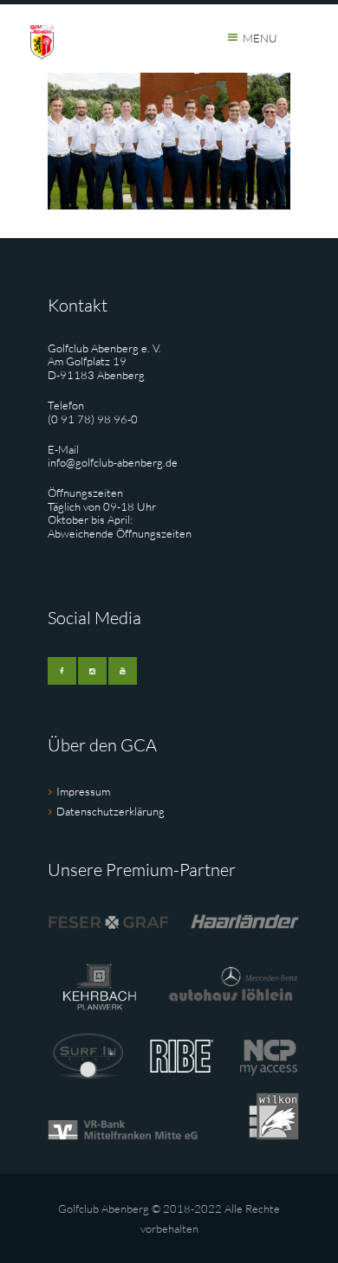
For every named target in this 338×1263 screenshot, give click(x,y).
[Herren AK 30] (169, 141)
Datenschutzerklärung (110, 811)
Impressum (83, 791)
